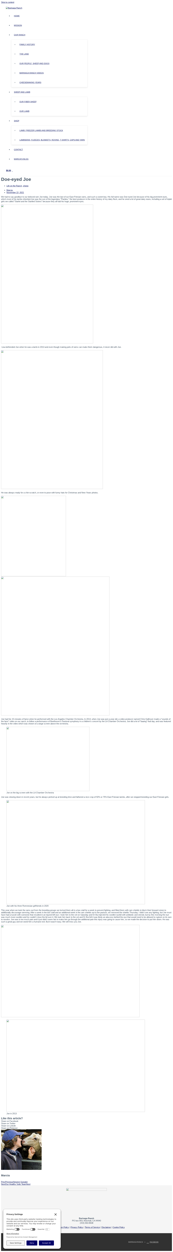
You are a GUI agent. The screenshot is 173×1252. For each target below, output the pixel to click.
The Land (24, 54)
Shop (16, 121)
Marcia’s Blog (21, 159)
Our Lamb (24, 111)
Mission (18, 25)
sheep (25, 186)
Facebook (154, 1242)
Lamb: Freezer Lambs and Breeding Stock (41, 130)
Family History (27, 44)
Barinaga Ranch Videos (31, 73)
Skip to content (7, 2)
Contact (18, 149)
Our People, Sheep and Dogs (34, 63)
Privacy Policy (77, 1227)
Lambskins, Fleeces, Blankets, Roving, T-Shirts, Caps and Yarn (52, 140)
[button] (86, 1121)
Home (17, 16)
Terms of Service (92, 1227)
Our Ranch (19, 35)
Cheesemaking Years (30, 82)
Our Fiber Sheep (27, 102)
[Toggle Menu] (35, 35)
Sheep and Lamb (22, 92)
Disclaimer (106, 1227)
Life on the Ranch (14, 186)
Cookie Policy (119, 1227)
